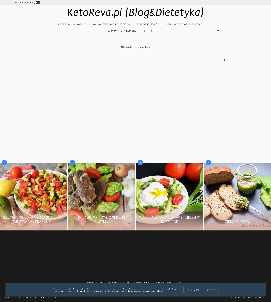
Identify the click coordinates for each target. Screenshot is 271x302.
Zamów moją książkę (122, 31)
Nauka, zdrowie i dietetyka (111, 24)
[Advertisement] (135, 96)
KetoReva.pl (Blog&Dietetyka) (135, 12)
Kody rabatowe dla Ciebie (184, 24)
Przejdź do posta (33, 226)
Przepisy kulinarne (72, 24)
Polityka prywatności (137, 283)
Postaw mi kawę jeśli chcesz (169, 283)
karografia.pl (257, 297)
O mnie (148, 31)
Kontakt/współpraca (110, 283)
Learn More (193, 290)
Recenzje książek (149, 24)
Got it (211, 290)
